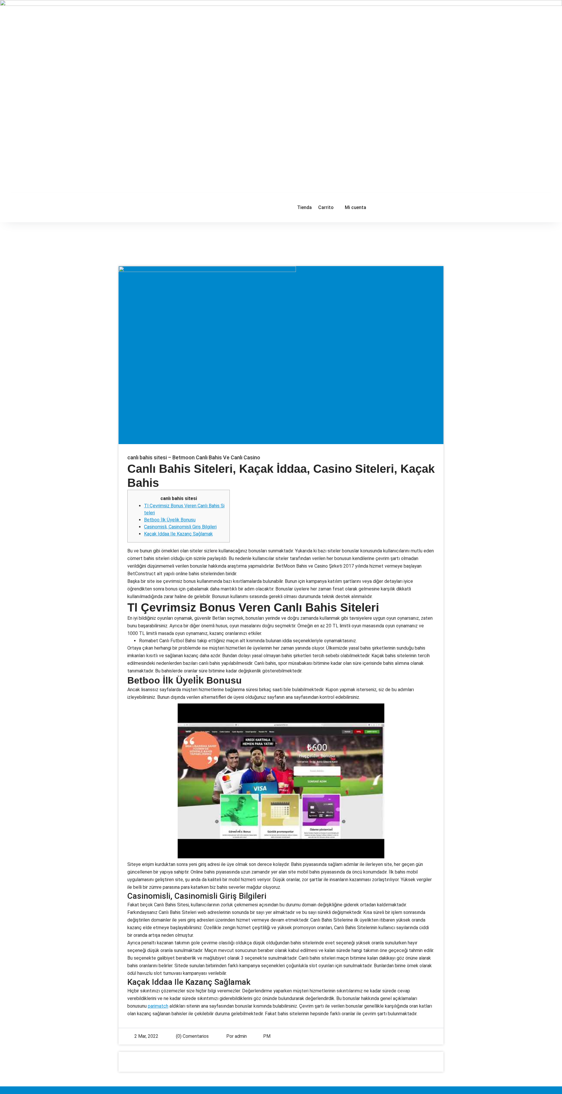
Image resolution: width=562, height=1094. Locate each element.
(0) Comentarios (192, 1036)
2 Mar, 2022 (146, 1036)
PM (266, 1036)
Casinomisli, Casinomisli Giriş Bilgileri (180, 527)
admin (241, 1036)
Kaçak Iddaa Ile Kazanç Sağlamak (178, 534)
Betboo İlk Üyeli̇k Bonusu (170, 520)
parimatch (158, 1006)
